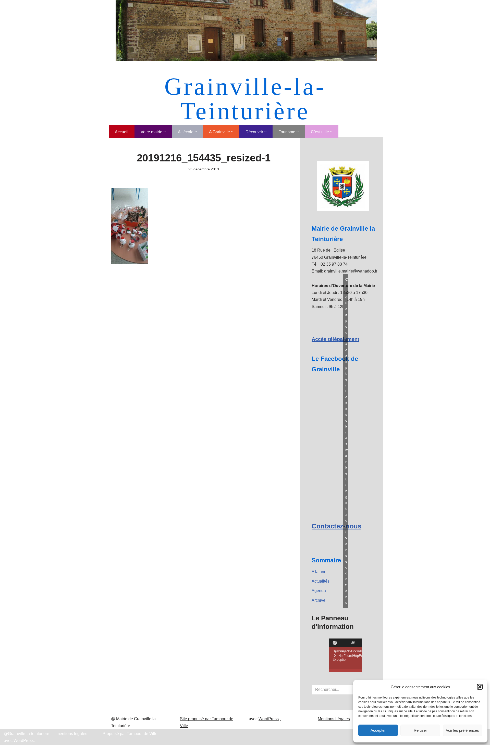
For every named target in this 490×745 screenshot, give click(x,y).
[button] (479, 686)
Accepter (378, 730)
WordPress (269, 719)
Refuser (420, 730)
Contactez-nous (336, 526)
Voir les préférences (462, 730)
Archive (318, 600)
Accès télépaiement (335, 339)
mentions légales (71, 733)
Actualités (320, 581)
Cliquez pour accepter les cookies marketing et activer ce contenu (346, 441)
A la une (319, 572)
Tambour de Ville (142, 733)
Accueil (121, 132)
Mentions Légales (334, 719)
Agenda (319, 590)
